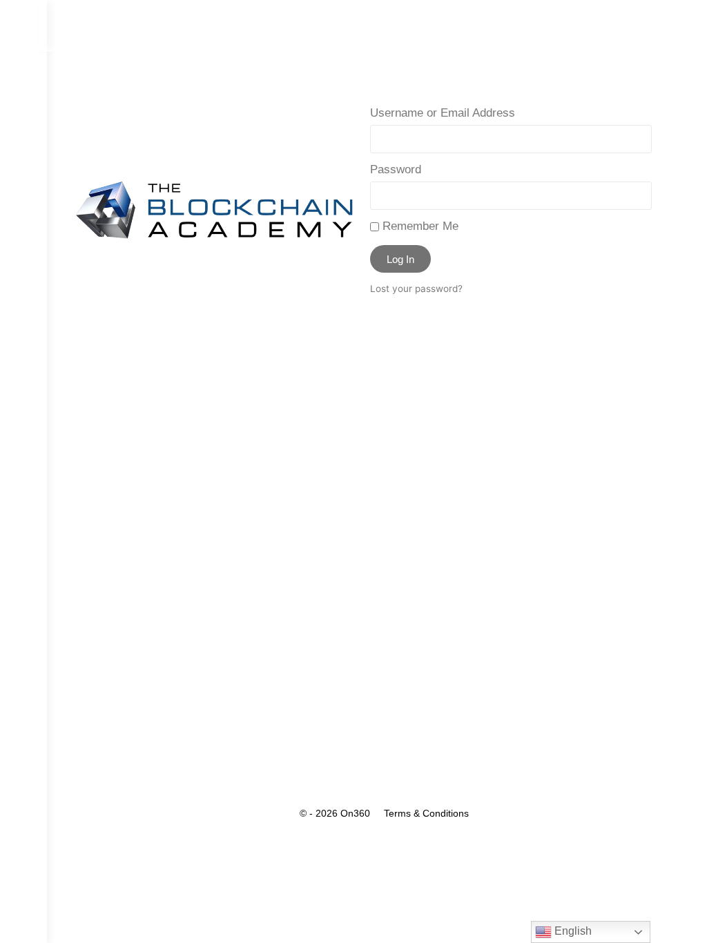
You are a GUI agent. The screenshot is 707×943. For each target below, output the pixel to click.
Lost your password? (416, 288)
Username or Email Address (442, 112)
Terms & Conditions (426, 813)
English (572, 931)
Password (395, 169)
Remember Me (418, 226)
